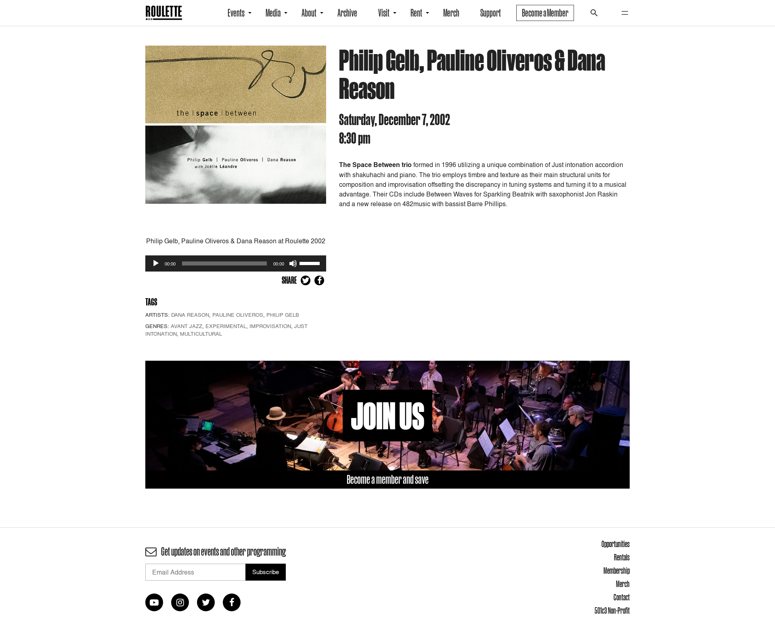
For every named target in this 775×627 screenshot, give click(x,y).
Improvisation (270, 326)
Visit (384, 13)
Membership (616, 570)
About (309, 13)
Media (273, 13)
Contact (622, 597)
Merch (451, 13)
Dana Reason (190, 314)
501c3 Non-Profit (612, 610)
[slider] (311, 262)
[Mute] (293, 263)
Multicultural (201, 333)
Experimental (225, 326)
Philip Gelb (282, 314)
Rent (416, 13)
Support (490, 13)
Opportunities (615, 544)
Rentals (622, 557)
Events (236, 13)
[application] (235, 263)
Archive (347, 13)
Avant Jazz (186, 326)
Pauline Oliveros (237, 314)
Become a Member (545, 13)
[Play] (156, 263)
